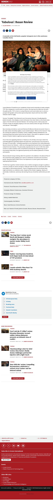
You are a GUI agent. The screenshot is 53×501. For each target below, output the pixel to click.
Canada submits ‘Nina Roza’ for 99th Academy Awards (21, 269)
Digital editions (26, 5)
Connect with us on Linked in (13, 445)
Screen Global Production (9, 482)
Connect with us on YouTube (18, 445)
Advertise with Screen (7, 438)
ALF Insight (6, 481)
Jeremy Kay (26, 260)
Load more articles (17, 277)
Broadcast (6, 477)
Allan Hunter (6, 25)
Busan (4, 216)
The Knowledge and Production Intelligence (14, 484)
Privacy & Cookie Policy (18, 488)
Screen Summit (34, 5)
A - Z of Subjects (42, 438)
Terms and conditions (6, 488)
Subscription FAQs (26, 489)
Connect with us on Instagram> (23, 445)
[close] (51, 219)
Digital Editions (6, 440)
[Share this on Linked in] (10, 30)
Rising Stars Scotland (16, 5)
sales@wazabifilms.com (27, 183)
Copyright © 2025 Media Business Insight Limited (38, 488)
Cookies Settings (21, 97)
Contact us (23, 438)
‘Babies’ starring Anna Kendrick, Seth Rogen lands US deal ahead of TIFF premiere (21, 256)
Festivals (14, 216)
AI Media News (7, 479)
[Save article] (49, 30)
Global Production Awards (46, 5)
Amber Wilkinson (28, 341)
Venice (7, 5)
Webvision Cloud (30, 493)
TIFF (4, 5)
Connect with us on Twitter (8, 445)
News (11, 251)
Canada (9, 216)
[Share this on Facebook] (4, 30)
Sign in (30, 27)
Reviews (3, 18)
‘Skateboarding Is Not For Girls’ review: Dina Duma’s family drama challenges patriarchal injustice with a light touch (21, 352)
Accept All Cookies (31, 97)
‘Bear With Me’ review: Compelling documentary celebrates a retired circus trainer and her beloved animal (22, 367)
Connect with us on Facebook (3, 445)
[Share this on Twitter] (7, 30)
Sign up (5, 316)
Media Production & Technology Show (13, 469)
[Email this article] (13, 30)
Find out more (6, 459)
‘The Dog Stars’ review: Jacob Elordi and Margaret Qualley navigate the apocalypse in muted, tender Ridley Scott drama (20, 239)
